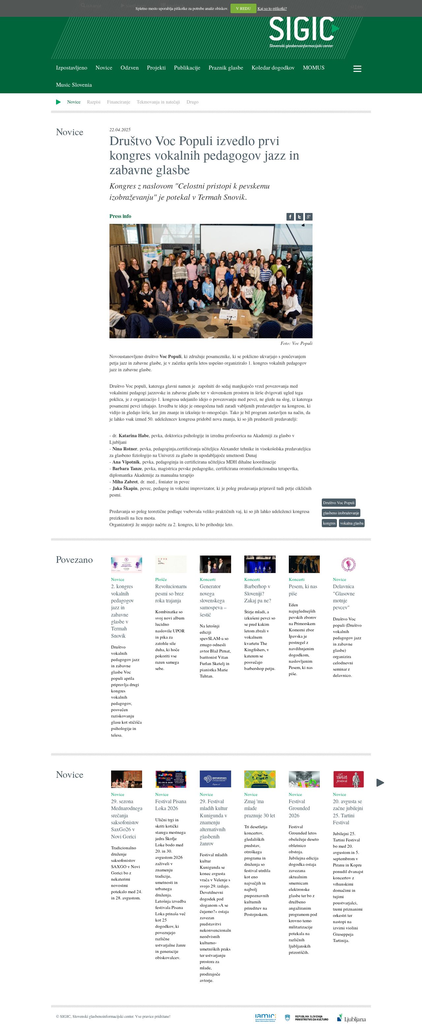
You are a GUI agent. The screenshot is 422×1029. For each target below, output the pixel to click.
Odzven (130, 67)
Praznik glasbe (226, 67)
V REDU (243, 8)
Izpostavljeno (71, 67)
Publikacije (187, 67)
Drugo (192, 102)
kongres (329, 523)
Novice (104, 67)
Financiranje (118, 102)
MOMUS (314, 67)
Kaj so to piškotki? (272, 8)
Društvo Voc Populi (338, 502)
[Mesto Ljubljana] (347, 1017)
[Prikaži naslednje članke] (380, 782)
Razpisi (94, 102)
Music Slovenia (74, 84)
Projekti (156, 67)
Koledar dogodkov (273, 67)
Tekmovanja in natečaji (158, 102)
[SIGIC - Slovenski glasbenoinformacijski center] (304, 31)
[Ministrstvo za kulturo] (302, 1017)
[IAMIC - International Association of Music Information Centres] (262, 1017)
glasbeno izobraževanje (341, 512)
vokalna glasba (351, 523)
